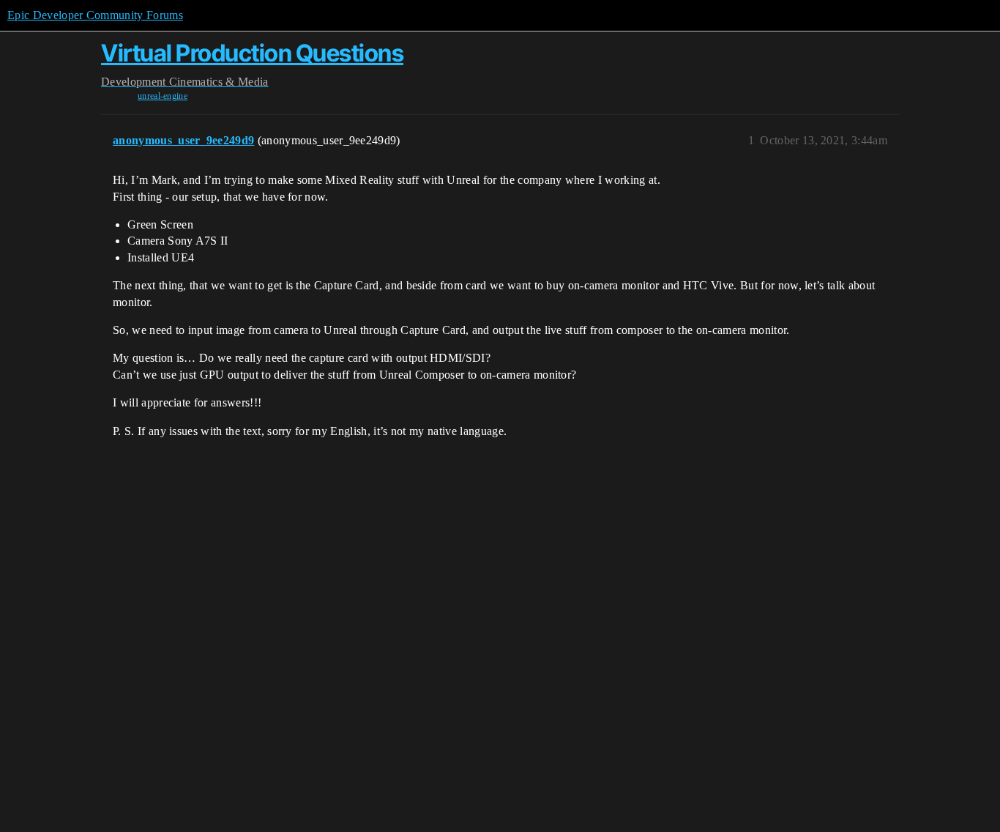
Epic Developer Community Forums (95, 15)
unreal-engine (162, 96)
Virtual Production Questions (252, 53)
